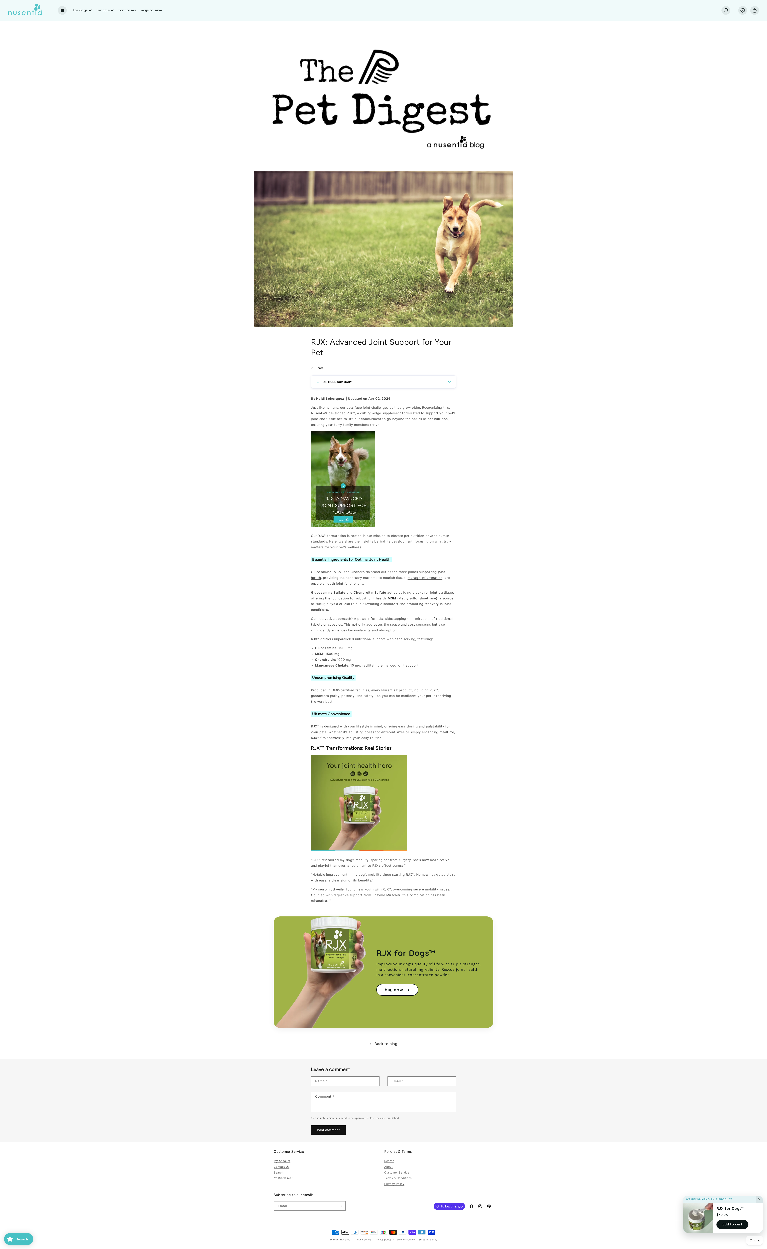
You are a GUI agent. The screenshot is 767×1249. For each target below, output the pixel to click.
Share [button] (320, 368)
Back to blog (386, 1044)
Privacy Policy (394, 1183)
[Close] (759, 1199)
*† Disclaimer (283, 1178)
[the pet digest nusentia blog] (383, 168)
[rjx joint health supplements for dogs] (359, 851)
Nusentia (345, 1239)
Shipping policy (428, 1239)
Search (279, 1172)
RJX (433, 690)
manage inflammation (425, 578)
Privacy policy (383, 1239)
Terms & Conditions (398, 1178)
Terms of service (405, 1239)
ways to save (151, 10)
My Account (282, 1161)
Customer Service (396, 1172)
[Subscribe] (341, 1206)
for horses (127, 10)
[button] (725, 10)
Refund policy (363, 1239)
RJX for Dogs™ (730, 1208)
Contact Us (281, 1166)
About (388, 1166)
